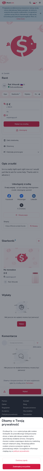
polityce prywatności (21, 451)
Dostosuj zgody (21, 460)
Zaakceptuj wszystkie (21, 466)
